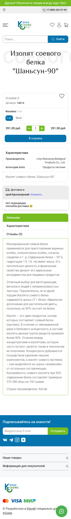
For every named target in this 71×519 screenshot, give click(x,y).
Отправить (58, 431)
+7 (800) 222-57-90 (56, 9)
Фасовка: (14, 111)
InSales (7, 513)
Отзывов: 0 (12, 98)
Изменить (36, 194)
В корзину (35, 138)
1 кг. (9, 118)
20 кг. (19, 118)
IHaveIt (31, 508)
